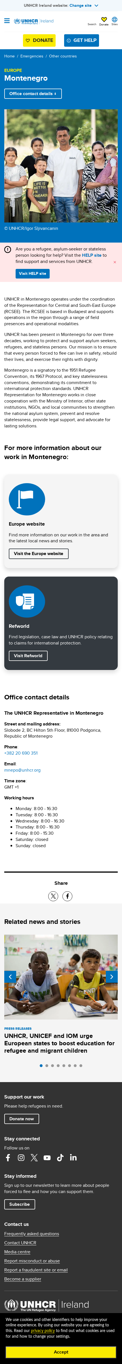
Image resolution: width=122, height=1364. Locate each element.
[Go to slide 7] (76, 1067)
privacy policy (43, 1331)
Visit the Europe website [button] (38, 553)
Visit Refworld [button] (30, 655)
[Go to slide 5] (65, 1067)
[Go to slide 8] (82, 1067)
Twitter (34, 1157)
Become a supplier (22, 1279)
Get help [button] (84, 40)
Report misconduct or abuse (32, 1261)
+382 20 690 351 (20, 753)
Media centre (17, 1252)
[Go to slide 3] (54, 1067)
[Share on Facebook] (67, 896)
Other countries (63, 56)
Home (9, 56)
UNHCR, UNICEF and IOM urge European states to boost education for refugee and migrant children (59, 1043)
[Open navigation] (7, 21)
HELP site (92, 255)
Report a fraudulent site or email (36, 1270)
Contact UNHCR (20, 1243)
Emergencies (31, 56)
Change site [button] (81, 5)
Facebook (8, 1157)
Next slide (112, 977)
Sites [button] (115, 24)
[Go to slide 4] (59, 1067)
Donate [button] (104, 24)
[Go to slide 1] (42, 1067)
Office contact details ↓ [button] (32, 93)
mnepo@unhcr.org (22, 770)
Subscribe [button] (19, 1204)
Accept (61, 1352)
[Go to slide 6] (71, 1067)
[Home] (33, 21)
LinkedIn (73, 1157)
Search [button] (92, 24)
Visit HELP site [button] (32, 273)
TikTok (60, 1157)
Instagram (21, 1157)
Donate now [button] (21, 1118)
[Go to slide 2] (48, 1067)
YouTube (47, 1157)
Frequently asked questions (31, 1234)
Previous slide (10, 977)
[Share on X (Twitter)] (53, 896)
